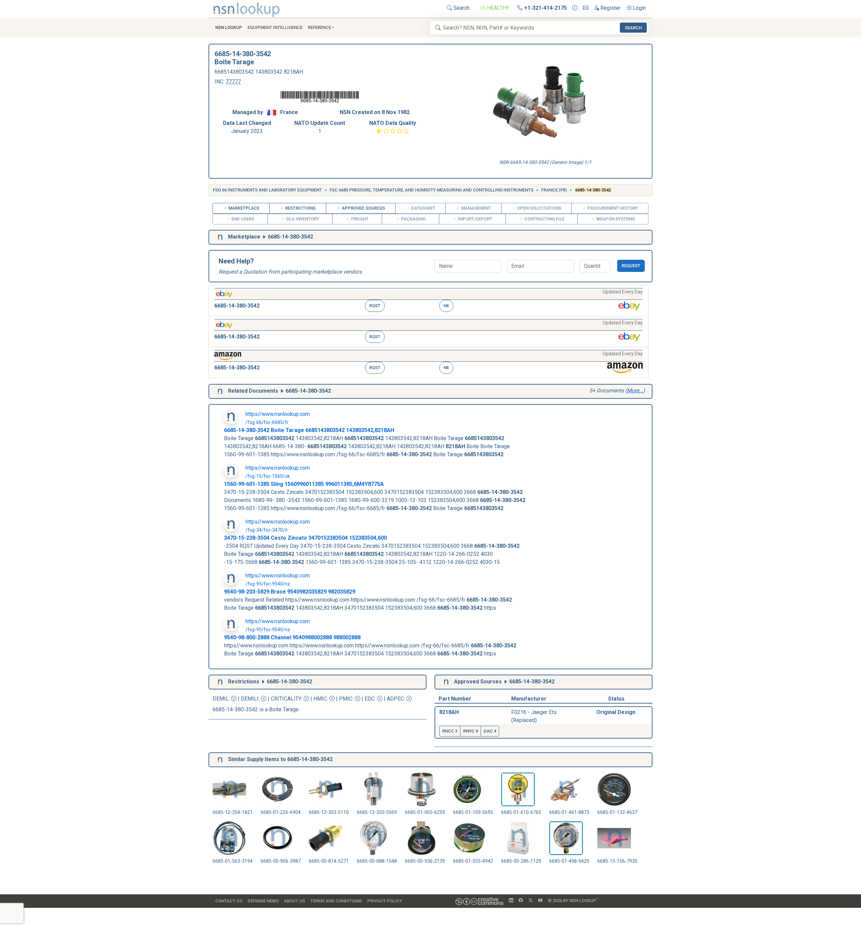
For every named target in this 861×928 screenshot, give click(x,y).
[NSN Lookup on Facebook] (521, 900)
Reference (319, 27)
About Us (294, 900)
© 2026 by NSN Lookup (573, 900)
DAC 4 (490, 731)
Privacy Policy (384, 900)
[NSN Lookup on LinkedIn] (511, 900)
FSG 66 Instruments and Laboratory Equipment (267, 189)
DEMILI (250, 698)
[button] (428, 300)
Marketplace (243, 208)
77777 (233, 81)
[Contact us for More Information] (574, 8)
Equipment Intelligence (275, 27)
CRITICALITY (286, 698)
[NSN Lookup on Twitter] (530, 900)
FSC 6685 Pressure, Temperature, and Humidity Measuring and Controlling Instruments (431, 189)
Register (610, 8)
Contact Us (228, 900)
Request (631, 265)
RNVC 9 (470, 731)
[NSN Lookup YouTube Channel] (540, 900)
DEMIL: (222, 698)
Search (461, 8)
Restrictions (299, 208)
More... (635, 390)
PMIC (345, 698)
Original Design (615, 712)
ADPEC (395, 698)
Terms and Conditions (336, 900)
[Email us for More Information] (585, 8)
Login (638, 8)
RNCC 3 (449, 731)
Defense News (263, 900)
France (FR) (554, 189)
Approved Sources (363, 208)
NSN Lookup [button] (228, 27)
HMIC (320, 698)
